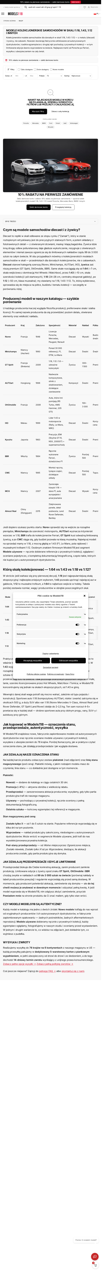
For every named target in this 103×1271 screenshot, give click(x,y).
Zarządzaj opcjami (50, 667)
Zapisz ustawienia (50, 653)
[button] (84, 596)
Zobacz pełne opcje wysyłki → (19, 964)
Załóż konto (76, 2)
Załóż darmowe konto (39, 207)
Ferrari (58, 123)
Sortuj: (67, 76)
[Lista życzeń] (84, 7)
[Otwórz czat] (95, 1256)
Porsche (26, 123)
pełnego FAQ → (47, 971)
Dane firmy (69, 674)
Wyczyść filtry (38, 111)
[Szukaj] (26, 7)
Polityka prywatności (55, 674)
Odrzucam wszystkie (68, 660)
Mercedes (35, 123)
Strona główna (10, 21)
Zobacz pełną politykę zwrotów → (55, 964)
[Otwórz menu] (3, 13)
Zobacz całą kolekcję (60, 111)
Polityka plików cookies (36, 674)
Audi (65, 123)
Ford (50, 123)
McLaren (50, 127)
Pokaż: (42, 76)
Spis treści (10, 221)
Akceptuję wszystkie (32, 660)
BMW (44, 123)
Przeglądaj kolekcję (63, 207)
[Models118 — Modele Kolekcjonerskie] (15, 14)
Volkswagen (74, 123)
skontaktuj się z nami (73, 971)
